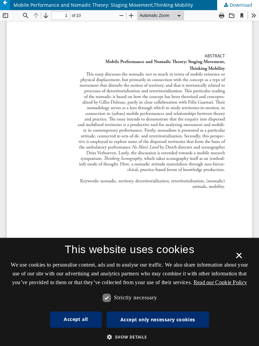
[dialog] (129, 292)
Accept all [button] (76, 319)
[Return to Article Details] (5, 5)
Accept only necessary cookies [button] (157, 319)
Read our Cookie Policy (220, 282)
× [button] (239, 258)
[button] (129, 337)
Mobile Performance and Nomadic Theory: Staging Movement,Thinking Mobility (103, 5)
